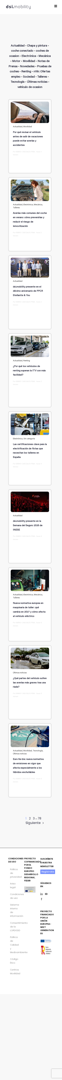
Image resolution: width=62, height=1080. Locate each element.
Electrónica (29, 56)
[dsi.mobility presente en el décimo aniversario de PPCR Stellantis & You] (30, 268)
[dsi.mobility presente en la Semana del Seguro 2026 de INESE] (30, 502)
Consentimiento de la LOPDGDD (14, 926)
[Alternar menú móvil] (55, 6)
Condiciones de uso (14, 896)
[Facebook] (41, 899)
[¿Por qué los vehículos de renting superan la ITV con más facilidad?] (30, 346)
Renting (26, 71)
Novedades (27, 66)
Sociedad (29, 76)
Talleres (42, 76)
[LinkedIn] (41, 894)
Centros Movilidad (14, 971)
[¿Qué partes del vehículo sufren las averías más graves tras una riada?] (30, 658)
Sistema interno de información (14, 910)
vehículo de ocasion (30, 87)
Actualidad (18, 45)
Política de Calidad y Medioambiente (14, 945)
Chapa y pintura (37, 45)
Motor (16, 61)
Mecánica (45, 56)
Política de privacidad (14, 873)
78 (39, 818)
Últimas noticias (37, 82)
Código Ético (14, 961)
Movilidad (29, 61)
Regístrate (47, 871)
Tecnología (17, 82)
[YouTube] (46, 894)
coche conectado (22, 51)
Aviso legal (13, 885)
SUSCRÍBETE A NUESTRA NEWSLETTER (47, 862)
